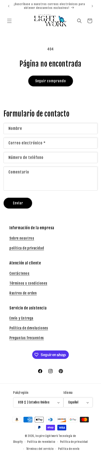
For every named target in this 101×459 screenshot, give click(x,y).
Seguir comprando (50, 81)
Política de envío (69, 449)
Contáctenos (19, 273)
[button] (9, 21)
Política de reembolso (41, 442)
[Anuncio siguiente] (92, 6)
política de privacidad (26, 248)
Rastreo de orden (23, 293)
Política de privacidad (74, 442)
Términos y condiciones (28, 283)
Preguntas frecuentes (26, 338)
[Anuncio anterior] (9, 6)
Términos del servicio (40, 449)
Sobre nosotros (21, 238)
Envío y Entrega (21, 318)
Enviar (18, 203)
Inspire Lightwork (46, 436)
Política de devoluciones (28, 328)
